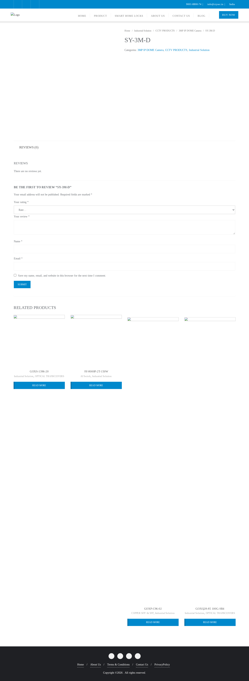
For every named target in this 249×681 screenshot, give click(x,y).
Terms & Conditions (118, 664)
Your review (22, 216)
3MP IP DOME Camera (190, 30)
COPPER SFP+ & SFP (142, 613)
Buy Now (228, 14)
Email (18, 258)
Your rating (21, 202)
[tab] (29, 147)
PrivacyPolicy (162, 664)
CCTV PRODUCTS (165, 30)
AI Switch (86, 376)
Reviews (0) (29, 147)
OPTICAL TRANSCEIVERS (49, 376)
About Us (95, 664)
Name (18, 241)
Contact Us (142, 664)
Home (127, 30)
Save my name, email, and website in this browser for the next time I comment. (62, 275)
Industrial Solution (142, 30)
